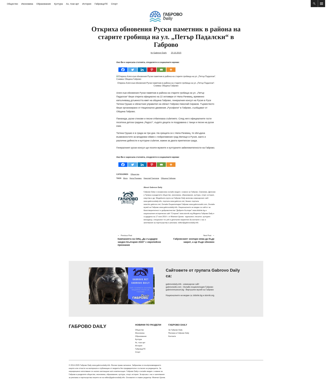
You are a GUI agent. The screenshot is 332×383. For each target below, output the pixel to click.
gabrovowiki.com (173, 287)
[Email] (161, 68)
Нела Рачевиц (136, 178)
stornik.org (209, 295)
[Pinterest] (151, 68)
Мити (125, 178)
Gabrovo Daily (156, 187)
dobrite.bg (197, 295)
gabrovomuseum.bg (175, 290)
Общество (12, 4)
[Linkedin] (142, 68)
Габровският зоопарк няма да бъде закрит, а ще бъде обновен (191, 239)
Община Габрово (168, 178)
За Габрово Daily (175, 330)
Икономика (27, 4)
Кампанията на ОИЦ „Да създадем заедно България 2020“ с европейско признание (139, 240)
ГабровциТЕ (101, 4)
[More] (170, 68)
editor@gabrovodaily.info (115, 377)
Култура (58, 4)
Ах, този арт (72, 4)
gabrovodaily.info (173, 284)
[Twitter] (132, 68)
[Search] (314, 3)
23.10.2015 (176, 53)
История (86, 4)
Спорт (114, 4)
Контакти (172, 336)
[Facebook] (122, 68)
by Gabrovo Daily (159, 53)
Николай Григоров (151, 178)
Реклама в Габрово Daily (178, 333)
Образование (43, 4)
